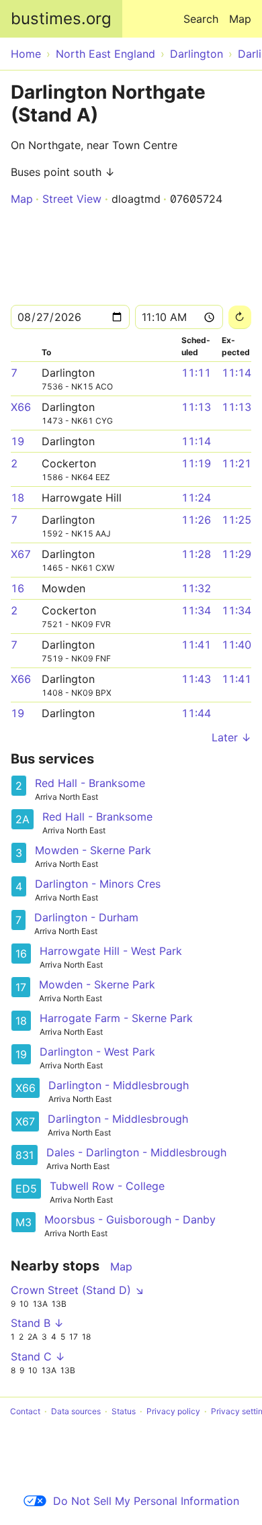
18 (17, 497)
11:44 (196, 713)
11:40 (236, 644)
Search (200, 19)
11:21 (236, 463)
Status (124, 1411)
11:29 (236, 554)
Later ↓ (231, 737)
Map (240, 19)
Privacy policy (173, 1411)
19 (17, 441)
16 (17, 588)
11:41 (196, 644)
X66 (21, 407)
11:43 (196, 679)
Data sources (76, 1411)
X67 (21, 554)
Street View (71, 198)
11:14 (236, 372)
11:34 (196, 610)
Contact (25, 1411)
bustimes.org (61, 18)
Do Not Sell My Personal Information (146, 1501)
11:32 (196, 588)
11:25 (236, 519)
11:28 (196, 554)
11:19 (196, 463)
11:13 (196, 407)
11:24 (196, 497)
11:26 (196, 519)
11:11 (196, 372)
